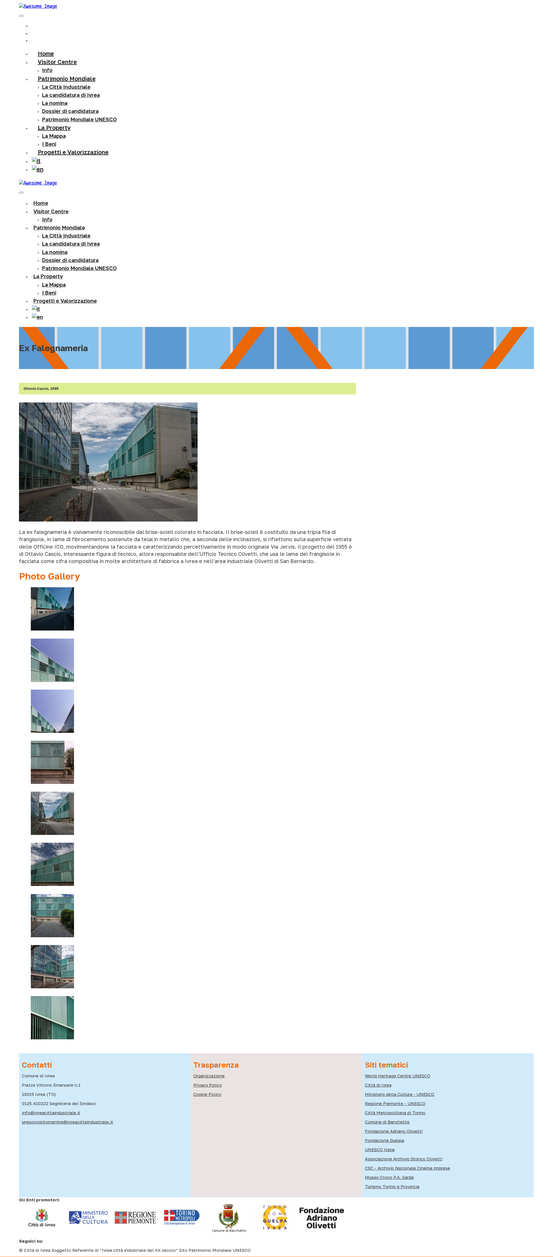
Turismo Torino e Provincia (392, 1186)
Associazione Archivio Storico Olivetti (403, 1158)
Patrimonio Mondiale (67, 78)
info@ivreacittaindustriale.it (51, 1112)
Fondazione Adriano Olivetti (394, 1131)
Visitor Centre (51, 211)
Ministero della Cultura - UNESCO (399, 1094)
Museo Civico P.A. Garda (389, 1177)
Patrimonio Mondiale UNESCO (79, 119)
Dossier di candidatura (70, 260)
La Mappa (54, 284)
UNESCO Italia (380, 1149)
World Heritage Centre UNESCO (397, 1075)
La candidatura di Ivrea (71, 95)
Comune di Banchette (387, 1121)
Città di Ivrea (378, 1084)
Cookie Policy (207, 1094)
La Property (54, 127)
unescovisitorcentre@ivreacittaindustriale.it (67, 1121)
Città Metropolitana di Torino (395, 1112)
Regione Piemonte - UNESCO (395, 1103)
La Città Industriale (66, 87)
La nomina (54, 103)
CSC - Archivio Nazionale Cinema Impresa (407, 1168)
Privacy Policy (207, 1084)
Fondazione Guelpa (384, 1140)
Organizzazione (209, 1075)
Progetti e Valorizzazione (73, 151)
